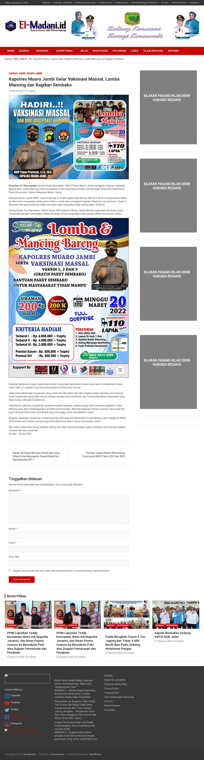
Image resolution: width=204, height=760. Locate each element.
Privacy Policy (105, 2)
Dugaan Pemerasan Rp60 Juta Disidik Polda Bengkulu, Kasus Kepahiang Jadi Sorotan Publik (75, 725)
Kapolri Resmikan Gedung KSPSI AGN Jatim (173, 635)
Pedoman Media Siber (86, 2)
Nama (13, 528)
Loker (134, 50)
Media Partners (179, 2)
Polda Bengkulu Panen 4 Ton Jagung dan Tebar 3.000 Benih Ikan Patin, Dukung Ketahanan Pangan (125, 642)
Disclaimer (194, 2)
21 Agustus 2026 (114, 653)
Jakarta (72, 625)
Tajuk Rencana (153, 50)
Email (12, 542)
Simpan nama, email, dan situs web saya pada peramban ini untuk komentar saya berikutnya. (61, 570)
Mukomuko (123, 625)
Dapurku (173, 50)
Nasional (42, 50)
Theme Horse (57, 754)
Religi (84, 50)
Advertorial (64, 50)
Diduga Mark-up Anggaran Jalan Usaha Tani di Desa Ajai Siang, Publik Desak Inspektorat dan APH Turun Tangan (75, 704)
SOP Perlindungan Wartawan (144, 2)
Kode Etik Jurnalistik (62, 2)
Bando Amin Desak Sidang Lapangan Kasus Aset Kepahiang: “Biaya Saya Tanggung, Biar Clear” (74, 683)
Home (10, 50)
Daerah (24, 50)
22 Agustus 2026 (64, 657)
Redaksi (46, 2)
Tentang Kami (121, 2)
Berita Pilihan (16, 596)
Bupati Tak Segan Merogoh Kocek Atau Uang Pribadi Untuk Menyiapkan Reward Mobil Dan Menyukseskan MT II (36, 456)
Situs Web (14, 556)
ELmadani (30, 91)
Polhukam (119, 50)
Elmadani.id (29, 754)
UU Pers (164, 2)
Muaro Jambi (34, 73)
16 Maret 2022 (16, 91)
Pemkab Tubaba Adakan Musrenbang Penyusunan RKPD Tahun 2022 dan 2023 (104, 455)
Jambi (22, 73)
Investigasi (100, 50)
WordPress (95, 754)
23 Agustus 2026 (15, 657)
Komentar (15, 490)
